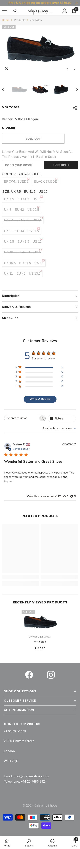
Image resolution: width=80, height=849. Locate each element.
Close (76, 3)
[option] (40, 49)
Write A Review (40, 399)
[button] (67, 69)
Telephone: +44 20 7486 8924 (25, 781)
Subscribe (61, 165)
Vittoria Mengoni (27, 119)
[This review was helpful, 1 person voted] (64, 496)
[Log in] (65, 11)
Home (6, 19)
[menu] (4, 10)
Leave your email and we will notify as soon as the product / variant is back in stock (37, 154)
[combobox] (59, 428)
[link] (29, 842)
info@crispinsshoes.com (31, 776)
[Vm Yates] (40, 622)
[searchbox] (21, 418)
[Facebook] (29, 674)
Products (19, 19)
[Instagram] (51, 674)
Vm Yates (40, 641)
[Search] (15, 11)
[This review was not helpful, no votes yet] (71, 496)
